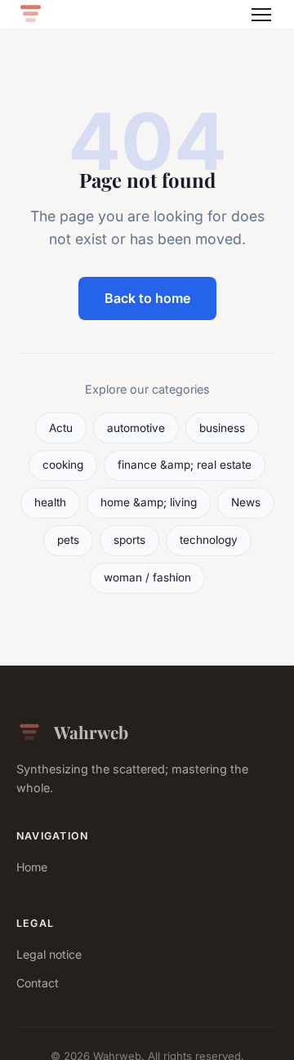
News (246, 502)
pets (68, 539)
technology (209, 539)
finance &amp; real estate (185, 464)
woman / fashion (147, 577)
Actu (61, 427)
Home (31, 867)
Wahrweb (91, 731)
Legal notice (49, 954)
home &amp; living (148, 502)
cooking (62, 464)
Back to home (147, 298)
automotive (136, 427)
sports (129, 539)
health (50, 502)
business (222, 427)
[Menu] (261, 15)
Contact (37, 983)
